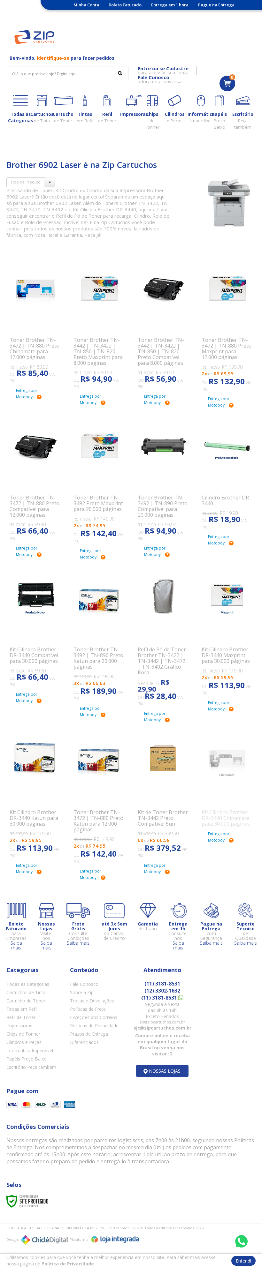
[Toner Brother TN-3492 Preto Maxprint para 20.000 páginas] (98, 478)
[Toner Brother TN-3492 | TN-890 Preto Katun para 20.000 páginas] (98, 632)
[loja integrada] (115, 1239)
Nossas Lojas (123, 14)
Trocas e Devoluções (92, 1001)
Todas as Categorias (27, 984)
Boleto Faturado (125, 5)
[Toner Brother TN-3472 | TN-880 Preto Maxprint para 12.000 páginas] (227, 323)
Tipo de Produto (26, 182)
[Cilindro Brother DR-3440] (227, 471)
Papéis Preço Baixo (26, 1059)
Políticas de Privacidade (94, 1026)
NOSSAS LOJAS (165, 1071)
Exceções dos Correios (93, 1017)
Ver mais (39, 352)
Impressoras (19, 1026)
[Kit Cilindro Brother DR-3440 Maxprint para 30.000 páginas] (227, 630)
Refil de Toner (20, 1017)
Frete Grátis (89, 14)
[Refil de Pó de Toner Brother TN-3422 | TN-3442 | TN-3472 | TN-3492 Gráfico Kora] (163, 635)
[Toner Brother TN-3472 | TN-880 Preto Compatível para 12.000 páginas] (35, 477)
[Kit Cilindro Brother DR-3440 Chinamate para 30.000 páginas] (227, 777)
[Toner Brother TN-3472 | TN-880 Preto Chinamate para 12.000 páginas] (35, 319)
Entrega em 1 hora (170, 5)
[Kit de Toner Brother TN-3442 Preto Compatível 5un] (163, 792)
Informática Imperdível (29, 1050)
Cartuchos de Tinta (26, 992)
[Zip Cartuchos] (34, 37)
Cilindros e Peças (24, 1042)
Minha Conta (86, 5)
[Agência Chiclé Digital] (44, 1240)
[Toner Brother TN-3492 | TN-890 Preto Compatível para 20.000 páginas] (163, 477)
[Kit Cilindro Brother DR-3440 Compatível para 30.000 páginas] (35, 625)
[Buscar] (120, 73)
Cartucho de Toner (25, 1001)
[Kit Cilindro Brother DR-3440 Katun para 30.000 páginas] (35, 792)
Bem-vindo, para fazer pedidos (62, 58)
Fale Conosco (84, 984)
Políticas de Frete (88, 1009)
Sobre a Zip (82, 992)
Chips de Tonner (23, 1034)
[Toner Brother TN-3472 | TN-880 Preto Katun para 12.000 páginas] (98, 795)
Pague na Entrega (216, 5)
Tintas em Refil (21, 1009)
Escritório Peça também (31, 1067)
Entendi (243, 1261)
